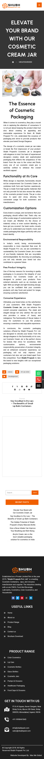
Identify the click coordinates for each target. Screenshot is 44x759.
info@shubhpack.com (20, 728)
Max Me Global (36, 755)
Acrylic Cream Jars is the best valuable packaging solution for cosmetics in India (23, 537)
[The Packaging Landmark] (11, 5)
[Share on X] (17, 386)
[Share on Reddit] (26, 386)
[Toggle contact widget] (43, 380)
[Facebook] (13, 598)
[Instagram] (26, 598)
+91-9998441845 (19, 719)
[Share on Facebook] (12, 386)
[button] (39, 4)
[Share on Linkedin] (14, 389)
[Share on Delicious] (31, 386)
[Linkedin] (30, 598)
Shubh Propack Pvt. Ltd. (19, 750)
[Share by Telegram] (24, 389)
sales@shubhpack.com (21, 731)
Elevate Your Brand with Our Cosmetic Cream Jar (22, 511)
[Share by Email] (29, 389)
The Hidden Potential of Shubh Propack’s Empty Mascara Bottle (22, 523)
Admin (10, 372)
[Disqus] (22, 446)
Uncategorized (13, 376)
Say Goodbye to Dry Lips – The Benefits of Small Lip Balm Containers (23, 517)
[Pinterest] (22, 598)
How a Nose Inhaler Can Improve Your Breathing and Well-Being (23, 529)
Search (35, 492)
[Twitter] (17, 598)
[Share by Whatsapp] (19, 389)
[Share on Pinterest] (22, 386)
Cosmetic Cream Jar (12, 307)
